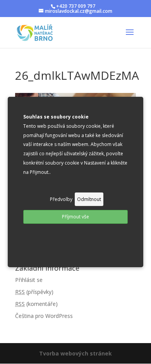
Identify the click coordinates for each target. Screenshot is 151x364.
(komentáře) (36, 303)
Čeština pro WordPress (44, 315)
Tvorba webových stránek (75, 353)
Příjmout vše (75, 216)
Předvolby (61, 199)
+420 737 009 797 (75, 6)
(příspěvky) (34, 291)
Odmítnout (89, 199)
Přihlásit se (29, 279)
